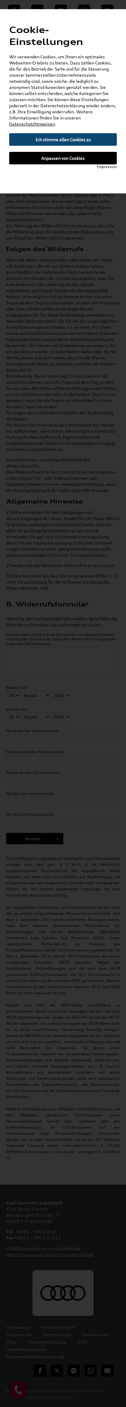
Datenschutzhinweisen (32, 123)
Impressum (107, 166)
